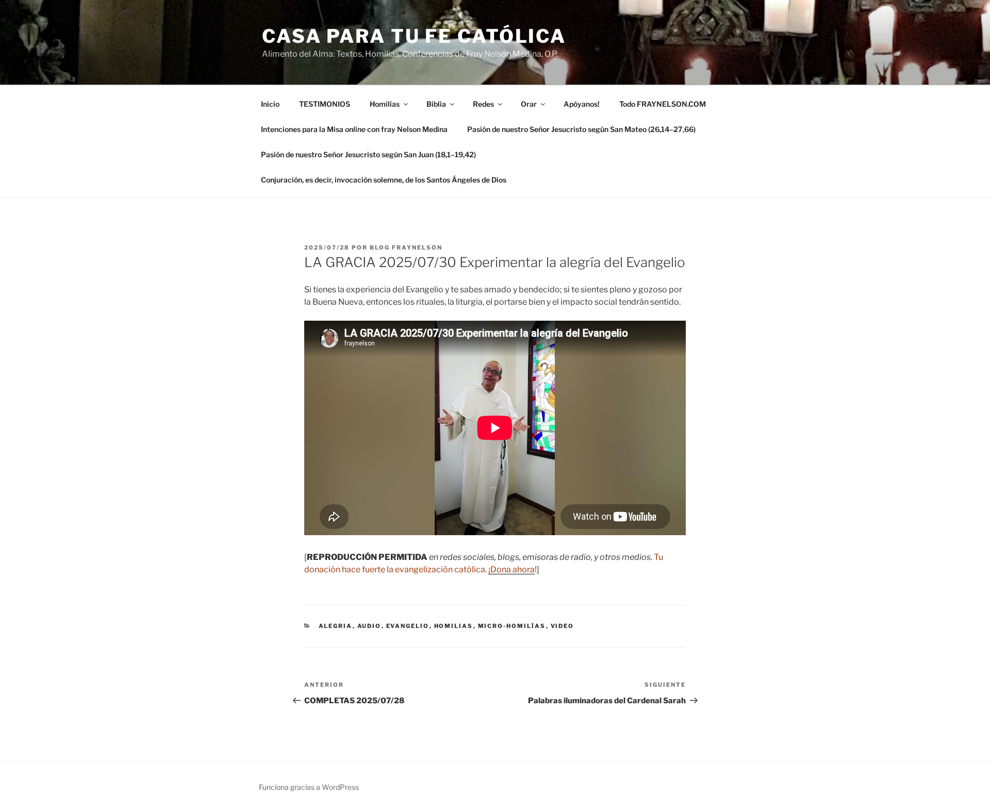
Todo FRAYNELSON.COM (662, 104)
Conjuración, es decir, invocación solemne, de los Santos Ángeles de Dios (383, 179)
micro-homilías (512, 626)
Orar (529, 104)
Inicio (270, 104)
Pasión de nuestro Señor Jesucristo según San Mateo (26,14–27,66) (581, 129)
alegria (336, 626)
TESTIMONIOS (324, 104)
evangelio (408, 626)
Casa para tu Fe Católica (414, 36)
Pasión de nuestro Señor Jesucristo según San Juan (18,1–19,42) (368, 154)
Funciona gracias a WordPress (309, 787)
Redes (483, 104)
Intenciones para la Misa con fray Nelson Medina (354, 129)
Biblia (436, 104)
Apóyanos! (582, 104)
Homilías (385, 104)
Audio (369, 626)
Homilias (453, 626)
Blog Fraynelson (406, 247)
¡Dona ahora (511, 569)
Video (562, 626)
